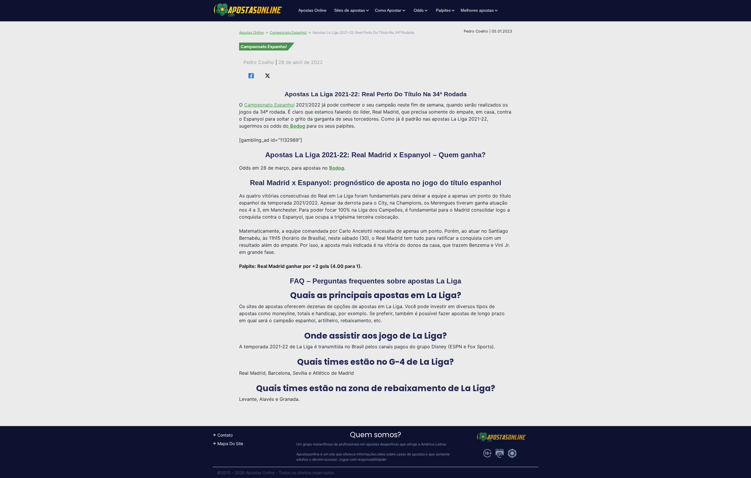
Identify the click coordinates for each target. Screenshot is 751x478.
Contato (225, 435)
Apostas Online (312, 10)
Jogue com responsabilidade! (362, 459)
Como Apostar (388, 10)
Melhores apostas (477, 10)
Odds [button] (419, 10)
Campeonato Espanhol (288, 32)
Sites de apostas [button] (349, 10)
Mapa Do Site (230, 443)
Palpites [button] (443, 10)
